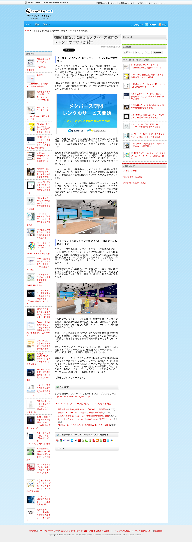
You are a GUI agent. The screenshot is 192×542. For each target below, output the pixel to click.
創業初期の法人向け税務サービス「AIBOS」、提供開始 (38, 64)
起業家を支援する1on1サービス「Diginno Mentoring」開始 (38, 96)
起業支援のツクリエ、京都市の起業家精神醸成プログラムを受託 (38, 514)
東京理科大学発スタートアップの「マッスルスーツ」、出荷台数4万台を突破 (38, 485)
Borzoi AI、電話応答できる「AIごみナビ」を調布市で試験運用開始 (39, 187)
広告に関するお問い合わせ (135, 183)
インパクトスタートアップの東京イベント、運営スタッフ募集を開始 (38, 219)
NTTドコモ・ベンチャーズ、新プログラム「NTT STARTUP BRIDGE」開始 (38, 248)
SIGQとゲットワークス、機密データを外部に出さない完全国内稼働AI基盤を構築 (38, 142)
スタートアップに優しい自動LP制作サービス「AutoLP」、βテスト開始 (38, 438)
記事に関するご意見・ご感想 (96, 531)
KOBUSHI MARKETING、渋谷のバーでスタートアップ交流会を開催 (38, 359)
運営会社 (158, 531)
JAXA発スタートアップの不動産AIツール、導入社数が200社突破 (38, 374)
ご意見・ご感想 (130, 171)
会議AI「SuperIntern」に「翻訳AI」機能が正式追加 (80, 412)
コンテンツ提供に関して (142, 531)
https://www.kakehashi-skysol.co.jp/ (72, 396)
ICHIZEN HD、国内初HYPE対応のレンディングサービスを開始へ (38, 454)
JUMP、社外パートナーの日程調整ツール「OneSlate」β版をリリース (38, 422)
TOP (27, 31)
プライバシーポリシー (48, 531)
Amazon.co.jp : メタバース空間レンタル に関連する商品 (83, 403)
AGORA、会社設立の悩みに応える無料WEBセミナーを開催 (84, 425)
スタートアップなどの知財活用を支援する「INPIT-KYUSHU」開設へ (38, 280)
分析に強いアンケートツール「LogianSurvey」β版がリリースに (86, 419)
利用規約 (33, 531)
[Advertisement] (109, 13)
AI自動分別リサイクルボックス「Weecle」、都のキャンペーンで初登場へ (38, 406)
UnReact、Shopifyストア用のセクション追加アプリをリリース (38, 158)
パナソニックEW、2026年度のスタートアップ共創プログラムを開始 (38, 203)
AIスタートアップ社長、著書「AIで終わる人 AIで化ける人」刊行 (38, 470)
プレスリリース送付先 (133, 177)
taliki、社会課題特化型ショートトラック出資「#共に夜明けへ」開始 (39, 264)
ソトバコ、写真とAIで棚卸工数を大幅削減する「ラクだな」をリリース (38, 390)
